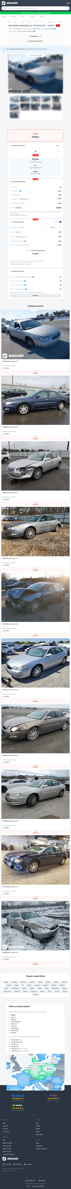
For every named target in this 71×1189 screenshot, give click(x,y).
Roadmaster (7, 991)
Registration (39, 1146)
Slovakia (13, 1032)
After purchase (7, 1146)
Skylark (25, 991)
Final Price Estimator (18, 145)
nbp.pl (29, 264)
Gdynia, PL (14, 1044)
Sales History (36, 36)
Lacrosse (32, 16)
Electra (40, 982)
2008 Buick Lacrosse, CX (10, 427)
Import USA (39, 1134)
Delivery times (7, 1148)
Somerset (34, 991)
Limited (54, 985)
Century (32, 982)
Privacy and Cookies (38, 1186)
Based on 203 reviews (18, 1110)
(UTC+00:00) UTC (30, 1180)
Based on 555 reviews (53, 1101)
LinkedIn (29, 1164)
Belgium (13, 1019)
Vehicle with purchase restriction (23, 277)
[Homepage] (9, 3)
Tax (13, 232)
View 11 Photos (16, 91)
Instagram (19, 1164)
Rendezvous (55, 988)
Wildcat (35, 994)
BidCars (5, 16)
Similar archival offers (36, 41)
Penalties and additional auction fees (18, 215)
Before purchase (7, 1143)
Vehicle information (48, 125)
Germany (14, 1026)
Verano (65, 991)
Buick (22, 16)
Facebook (8, 1164)
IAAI (58, 25)
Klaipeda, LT (15, 1046)
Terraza (57, 991)
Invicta (29, 985)
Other (6, 988)
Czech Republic (16, 1021)
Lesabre (45, 985)
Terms (29, 1186)
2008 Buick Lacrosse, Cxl (10, 821)
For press (5, 1128)
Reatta (40, 988)
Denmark (14, 1024)
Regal (46, 988)
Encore (56, 982)
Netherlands (15, 1030)
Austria (13, 1017)
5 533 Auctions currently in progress (35, 13)
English (42, 1180)
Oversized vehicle (20, 285)
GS (22, 985)
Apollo (6, 982)
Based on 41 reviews (18, 1101)
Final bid (35, 155)
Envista (9, 985)
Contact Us (6, 1131)
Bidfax (38, 1128)
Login (37, 1143)
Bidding (22, 125)
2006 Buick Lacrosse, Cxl (10, 689)
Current (4, 8)
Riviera (65, 988)
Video (27, 91)
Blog (4, 1123)
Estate (16, 985)
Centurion (23, 982)
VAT (13, 236)
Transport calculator (9, 1154)
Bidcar (38, 1131)
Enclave (48, 982)
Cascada (14, 982)
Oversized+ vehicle (20, 289)
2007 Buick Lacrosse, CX (10, 361)
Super (49, 991)
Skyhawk (17, 991)
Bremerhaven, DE (16, 1042)
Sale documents (7, 1151)
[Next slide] (60, 73)
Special (42, 991)
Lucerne (62, 985)
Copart (38, 1126)
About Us (5, 1126)
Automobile (13, 16)
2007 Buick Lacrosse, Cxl (10, 558)
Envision (64, 982)
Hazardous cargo (19, 281)
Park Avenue (15, 988)
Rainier (32, 988)
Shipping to (15, 199)
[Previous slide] (11, 73)
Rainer (24, 988)
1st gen (42, 16)
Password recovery (41, 1148)
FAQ (4, 1140)
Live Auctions (46, 13)
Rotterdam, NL (16, 1040)
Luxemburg (14, 1028)
